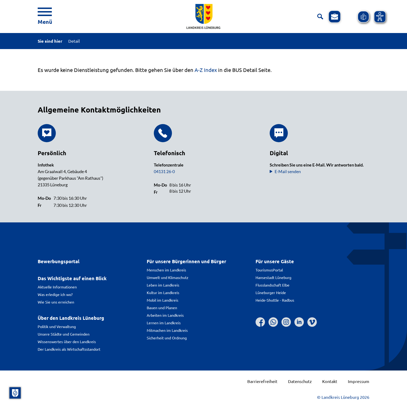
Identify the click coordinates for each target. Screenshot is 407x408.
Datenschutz (300, 381)
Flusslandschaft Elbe (272, 285)
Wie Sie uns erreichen (56, 302)
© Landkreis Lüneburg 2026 (343, 397)
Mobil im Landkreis (162, 300)
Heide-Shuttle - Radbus (275, 300)
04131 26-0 (164, 171)
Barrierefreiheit (262, 381)
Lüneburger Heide (271, 292)
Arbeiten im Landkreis (165, 315)
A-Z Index (206, 70)
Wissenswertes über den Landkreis (67, 341)
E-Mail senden (288, 171)
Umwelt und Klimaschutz (167, 277)
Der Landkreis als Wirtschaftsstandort (69, 349)
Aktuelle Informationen (57, 286)
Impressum (358, 381)
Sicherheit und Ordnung (167, 337)
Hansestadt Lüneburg (273, 277)
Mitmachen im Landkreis (167, 330)
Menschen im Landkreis (166, 269)
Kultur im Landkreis (163, 292)
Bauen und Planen (162, 307)
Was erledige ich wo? (55, 294)
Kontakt (329, 381)
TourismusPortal (269, 269)
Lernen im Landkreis (164, 322)
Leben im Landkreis (163, 285)
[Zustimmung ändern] (15, 393)
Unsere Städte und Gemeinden (64, 334)
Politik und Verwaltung (57, 326)
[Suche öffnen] (320, 17)
